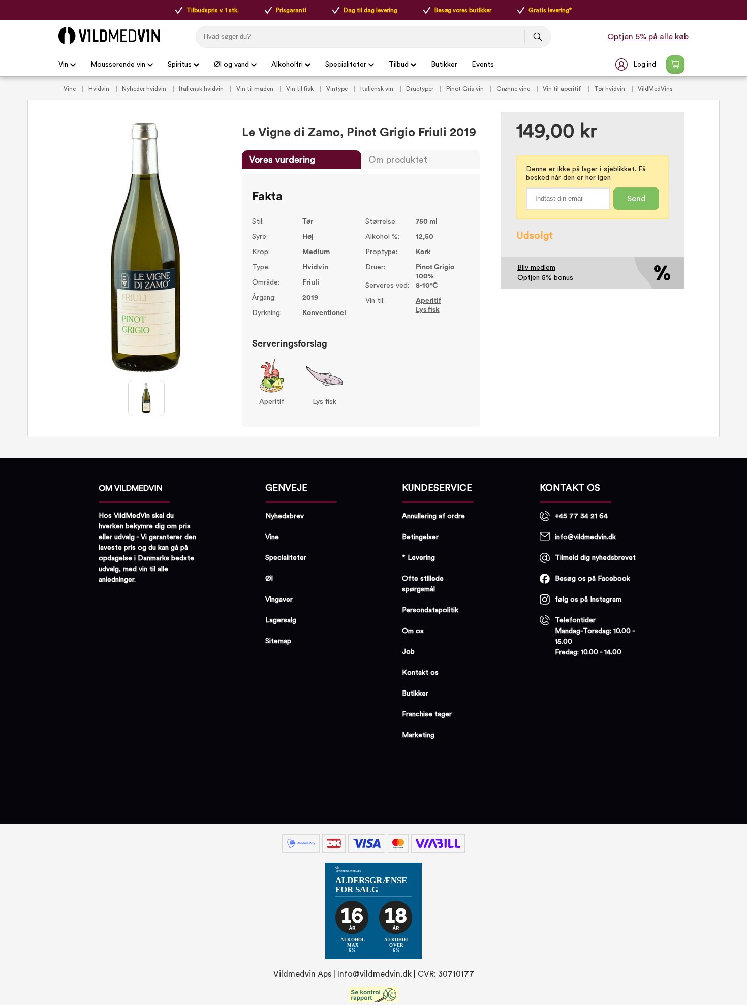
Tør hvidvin (610, 89)
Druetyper (420, 89)
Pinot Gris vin (465, 89)
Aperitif (428, 300)
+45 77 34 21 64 (581, 516)
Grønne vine (514, 89)
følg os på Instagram (588, 599)
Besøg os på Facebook (592, 578)
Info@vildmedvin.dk (374, 974)
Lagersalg (280, 620)
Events (483, 64)
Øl (269, 578)
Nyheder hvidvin (145, 89)
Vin (63, 64)
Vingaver (279, 599)
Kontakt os (420, 672)
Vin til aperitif (563, 89)
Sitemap (278, 641)
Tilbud (399, 64)
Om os (413, 631)
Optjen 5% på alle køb (648, 37)
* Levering (418, 557)
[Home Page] (109, 35)
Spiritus (180, 64)
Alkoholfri (287, 64)
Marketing (418, 735)
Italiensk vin (377, 89)
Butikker (444, 64)
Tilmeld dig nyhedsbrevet (595, 557)
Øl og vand (231, 64)
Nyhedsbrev (284, 516)
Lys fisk (428, 309)
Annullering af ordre (433, 516)
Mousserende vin (117, 64)
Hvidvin (99, 89)
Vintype (337, 89)
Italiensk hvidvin (202, 89)
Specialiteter (345, 64)
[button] (636, 64)
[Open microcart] (675, 64)
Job (408, 651)
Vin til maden (255, 89)
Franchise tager (427, 714)
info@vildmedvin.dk (585, 537)
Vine (70, 89)
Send (636, 199)
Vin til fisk (300, 89)
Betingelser (420, 537)
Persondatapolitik (430, 610)
